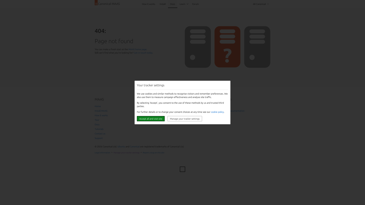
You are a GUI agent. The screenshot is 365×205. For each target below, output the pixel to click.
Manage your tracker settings (185, 118)
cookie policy (217, 112)
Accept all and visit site (150, 118)
